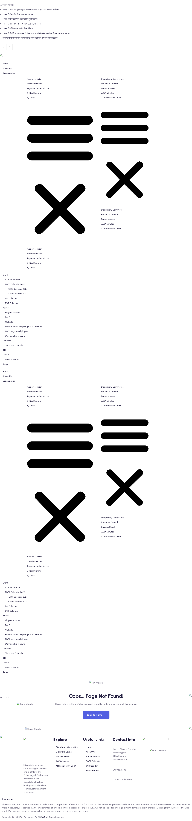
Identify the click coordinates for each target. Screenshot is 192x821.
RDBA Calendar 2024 (18, 601)
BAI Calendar (11, 606)
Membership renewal (15, 644)
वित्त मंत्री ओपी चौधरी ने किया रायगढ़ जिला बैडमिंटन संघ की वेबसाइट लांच (30, 38)
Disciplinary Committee (112, 79)
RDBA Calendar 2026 (15, 592)
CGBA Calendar (12, 587)
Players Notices (12, 620)
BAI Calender (92, 766)
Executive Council (109, 83)
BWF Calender (92, 770)
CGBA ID (9, 630)
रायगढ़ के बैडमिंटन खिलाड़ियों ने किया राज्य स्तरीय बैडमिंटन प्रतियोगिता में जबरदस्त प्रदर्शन (37, 33)
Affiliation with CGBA (111, 97)
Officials (7, 648)
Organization (9, 381)
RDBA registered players (16, 639)
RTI (4, 658)
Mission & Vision (34, 79)
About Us (7, 376)
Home (5, 371)
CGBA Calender (93, 761)
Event (5, 583)
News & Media (12, 667)
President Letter (34, 83)
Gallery (6, 662)
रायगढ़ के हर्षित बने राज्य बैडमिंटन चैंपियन (18, 28)
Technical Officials (14, 653)
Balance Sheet (108, 88)
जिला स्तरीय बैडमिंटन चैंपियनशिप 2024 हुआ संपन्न (22, 24)
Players (6, 615)
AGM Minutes (107, 93)
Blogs (5, 672)
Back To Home (94, 714)
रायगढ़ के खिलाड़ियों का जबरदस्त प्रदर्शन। (19, 14)
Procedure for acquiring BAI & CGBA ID (23, 634)
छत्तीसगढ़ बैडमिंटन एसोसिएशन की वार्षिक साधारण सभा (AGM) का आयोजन (31, 9)
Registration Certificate (38, 88)
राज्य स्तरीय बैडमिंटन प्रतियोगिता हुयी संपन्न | (20, 19)
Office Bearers (34, 93)
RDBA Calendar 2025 (18, 597)
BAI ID (7, 625)
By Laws (31, 97)
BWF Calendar (11, 611)
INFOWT (41, 817)
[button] (60, 173)
